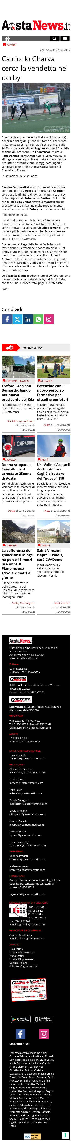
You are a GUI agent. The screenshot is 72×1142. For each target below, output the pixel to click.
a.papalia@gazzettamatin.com (26, 824)
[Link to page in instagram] (49, 319)
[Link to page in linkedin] (28, 319)
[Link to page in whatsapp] (38, 319)
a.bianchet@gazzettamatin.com (27, 772)
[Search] (54, 38)
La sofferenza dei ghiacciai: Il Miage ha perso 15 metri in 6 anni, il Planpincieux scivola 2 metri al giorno (17, 564)
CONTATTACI (16, 876)
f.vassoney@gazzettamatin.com (27, 845)
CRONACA (10, 459)
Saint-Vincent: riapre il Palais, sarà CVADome (50, 555)
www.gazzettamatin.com (23, 658)
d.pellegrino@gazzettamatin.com (28, 803)
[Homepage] (7, 38)
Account (14, 944)
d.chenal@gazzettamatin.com (26, 783)
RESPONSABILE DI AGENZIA (25, 930)
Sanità (44, 459)
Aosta (47, 425)
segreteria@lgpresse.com (31, 924)
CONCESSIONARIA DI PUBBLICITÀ (28, 902)
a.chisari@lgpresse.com (30, 938)
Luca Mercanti (26, 425)
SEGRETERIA (16, 851)
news (50, 50)
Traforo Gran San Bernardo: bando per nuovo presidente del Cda (18, 393)
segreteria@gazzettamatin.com (33, 727)
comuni (45, 545)
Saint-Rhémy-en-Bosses (20, 421)
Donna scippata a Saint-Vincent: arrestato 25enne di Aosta (17, 471)
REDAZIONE (16, 716)
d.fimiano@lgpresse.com (23, 966)
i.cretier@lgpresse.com (22, 959)
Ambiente (11, 545)
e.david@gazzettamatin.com (25, 793)
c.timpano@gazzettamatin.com (27, 814)
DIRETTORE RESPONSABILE (24, 750)
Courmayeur (27, 603)
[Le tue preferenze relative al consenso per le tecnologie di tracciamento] (65, 1135)
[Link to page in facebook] (7, 319)
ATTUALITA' (46, 381)
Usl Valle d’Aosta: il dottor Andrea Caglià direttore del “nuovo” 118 (53, 471)
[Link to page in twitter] (17, 319)
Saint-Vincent (62, 603)
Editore (13, 664)
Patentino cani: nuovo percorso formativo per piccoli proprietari (52, 393)
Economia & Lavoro (17, 381)
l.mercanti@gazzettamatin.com (27, 758)
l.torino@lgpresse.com (22, 952)
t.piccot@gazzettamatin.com (25, 835)
